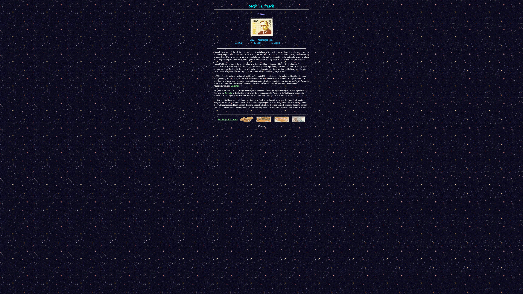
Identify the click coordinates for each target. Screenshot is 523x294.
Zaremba (228, 93)
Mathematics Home (228, 119)
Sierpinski (235, 86)
